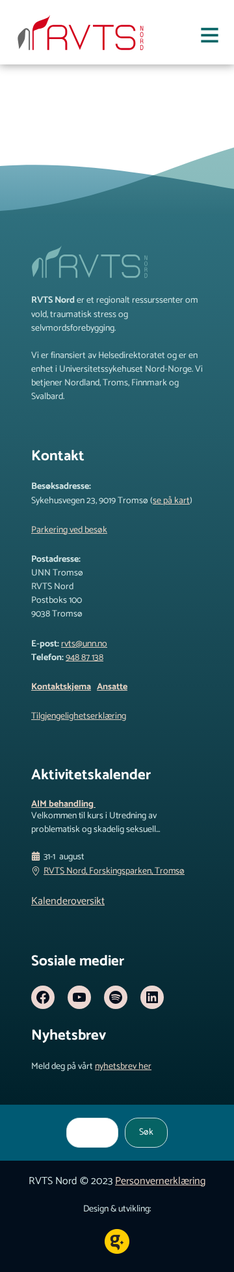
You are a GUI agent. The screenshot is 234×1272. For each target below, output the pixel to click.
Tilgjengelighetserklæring (78, 716)
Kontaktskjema (61, 687)
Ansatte (112, 687)
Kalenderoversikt (68, 901)
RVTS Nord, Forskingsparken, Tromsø (114, 871)
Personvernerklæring (160, 1181)
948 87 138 (84, 657)
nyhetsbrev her (123, 1066)
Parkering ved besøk (69, 530)
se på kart (171, 500)
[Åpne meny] (209, 37)
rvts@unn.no (84, 644)
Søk (146, 1132)
